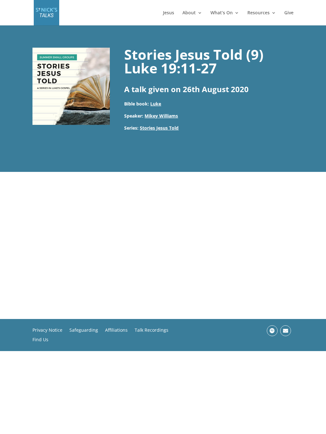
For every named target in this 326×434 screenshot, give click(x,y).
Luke (155, 104)
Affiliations (116, 330)
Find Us (40, 339)
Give (289, 13)
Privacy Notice (47, 330)
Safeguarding (83, 330)
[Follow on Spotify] (272, 330)
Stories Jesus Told (159, 128)
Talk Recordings (151, 330)
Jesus (168, 13)
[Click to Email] (285, 330)
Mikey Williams (161, 116)
